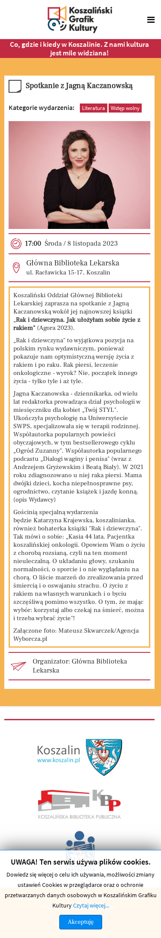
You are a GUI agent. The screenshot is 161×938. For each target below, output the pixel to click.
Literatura (93, 108)
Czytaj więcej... (91, 905)
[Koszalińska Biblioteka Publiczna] (79, 804)
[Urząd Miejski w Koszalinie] (80, 757)
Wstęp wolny (125, 108)
